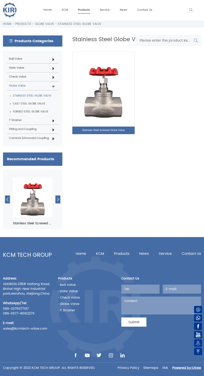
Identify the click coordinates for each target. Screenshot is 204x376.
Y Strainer (15, 120)
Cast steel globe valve (29, 104)
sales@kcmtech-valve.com (25, 328)
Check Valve (17, 76)
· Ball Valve (67, 284)
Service (105, 10)
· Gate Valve (68, 291)
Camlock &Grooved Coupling (29, 138)
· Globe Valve (68, 304)
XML (165, 367)
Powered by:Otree (186, 367)
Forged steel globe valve (30, 112)
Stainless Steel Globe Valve (79, 24)
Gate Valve (16, 67)
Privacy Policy (128, 367)
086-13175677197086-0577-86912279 (18, 311)
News (123, 10)
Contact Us (144, 10)
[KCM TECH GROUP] (10, 10)
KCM (65, 10)
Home (47, 10)
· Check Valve (69, 297)
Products (84, 10)
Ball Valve (15, 59)
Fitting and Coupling (22, 129)
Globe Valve (44, 24)
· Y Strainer (66, 310)
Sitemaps (150, 367)
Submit (133, 322)
